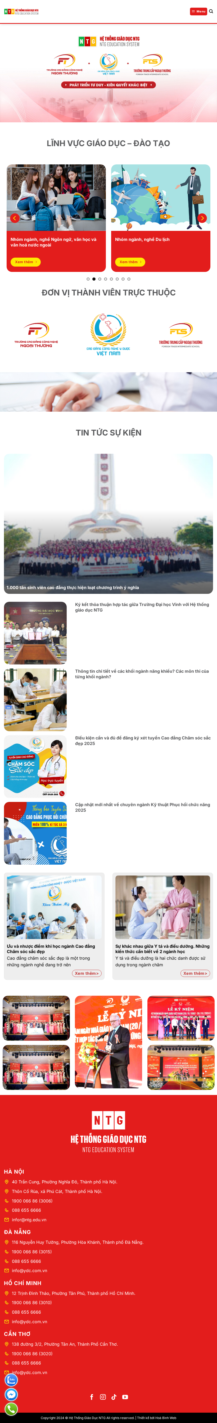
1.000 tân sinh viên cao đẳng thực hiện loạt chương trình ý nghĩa (73, 587)
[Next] (202, 218)
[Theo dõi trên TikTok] (114, 1397)
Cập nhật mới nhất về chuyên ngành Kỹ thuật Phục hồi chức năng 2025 (142, 807)
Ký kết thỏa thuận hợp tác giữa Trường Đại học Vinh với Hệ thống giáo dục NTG (142, 607)
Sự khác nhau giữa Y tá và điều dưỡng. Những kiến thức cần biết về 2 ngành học (162, 949)
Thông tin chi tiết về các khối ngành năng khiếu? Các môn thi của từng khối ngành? (142, 673)
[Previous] (15, 218)
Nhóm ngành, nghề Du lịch (142, 239)
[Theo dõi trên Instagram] (103, 1397)
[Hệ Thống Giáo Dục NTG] (21, 11)
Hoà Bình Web (165, 1418)
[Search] (211, 11)
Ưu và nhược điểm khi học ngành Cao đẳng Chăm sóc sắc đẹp (51, 949)
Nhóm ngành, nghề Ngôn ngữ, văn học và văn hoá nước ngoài (53, 241)
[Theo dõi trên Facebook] (92, 1397)
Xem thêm (85, 973)
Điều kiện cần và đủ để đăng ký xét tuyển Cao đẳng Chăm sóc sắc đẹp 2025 (143, 740)
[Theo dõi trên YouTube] (125, 1397)
